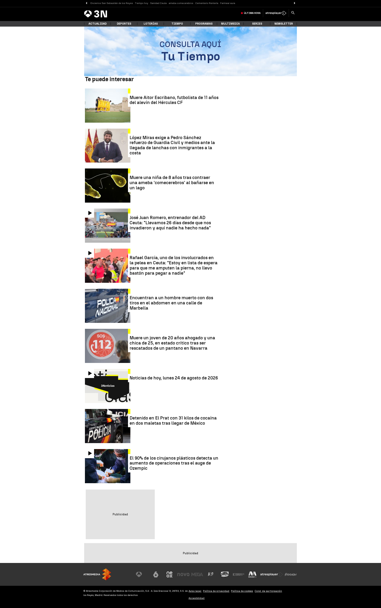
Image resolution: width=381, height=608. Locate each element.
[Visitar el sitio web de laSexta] (156, 574)
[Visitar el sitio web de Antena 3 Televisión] (142, 574)
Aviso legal (195, 591)
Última (252, 13)
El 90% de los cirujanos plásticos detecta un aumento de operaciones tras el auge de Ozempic (174, 463)
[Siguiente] (295, 3)
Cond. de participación (268, 591)
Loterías (151, 23)
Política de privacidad (216, 591)
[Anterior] (86, 3)
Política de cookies (242, 591)
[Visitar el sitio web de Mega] (197, 574)
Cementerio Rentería (206, 3)
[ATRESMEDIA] (97, 574)
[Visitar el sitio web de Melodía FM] (252, 574)
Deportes (124, 23)
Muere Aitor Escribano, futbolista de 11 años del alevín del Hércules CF (174, 100)
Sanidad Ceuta (158, 3)
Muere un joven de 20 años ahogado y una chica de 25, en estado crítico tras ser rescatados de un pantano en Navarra (172, 343)
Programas (204, 23)
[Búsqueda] (293, 13)
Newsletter (283, 23)
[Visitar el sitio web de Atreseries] (211, 574)
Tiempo (177, 23)
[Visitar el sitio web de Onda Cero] (225, 574)
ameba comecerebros (181, 3)
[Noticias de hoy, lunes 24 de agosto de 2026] (108, 386)
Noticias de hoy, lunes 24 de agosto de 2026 (174, 378)
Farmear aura (227, 3)
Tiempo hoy (141, 3)
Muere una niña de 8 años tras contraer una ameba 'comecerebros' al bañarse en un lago (172, 182)
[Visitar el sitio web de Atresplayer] (271, 574)
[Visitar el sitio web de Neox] (169, 574)
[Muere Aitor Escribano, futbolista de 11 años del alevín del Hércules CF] (108, 106)
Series (257, 23)
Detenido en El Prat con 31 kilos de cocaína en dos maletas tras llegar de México (173, 421)
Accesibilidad (197, 598)
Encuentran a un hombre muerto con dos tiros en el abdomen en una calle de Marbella (171, 303)
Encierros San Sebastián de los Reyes (111, 3)
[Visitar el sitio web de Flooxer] (291, 574)
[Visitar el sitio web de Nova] (183, 574)
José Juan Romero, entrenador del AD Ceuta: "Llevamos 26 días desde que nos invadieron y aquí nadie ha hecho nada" (170, 222)
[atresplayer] (276, 13)
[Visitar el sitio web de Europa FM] (238, 574)
